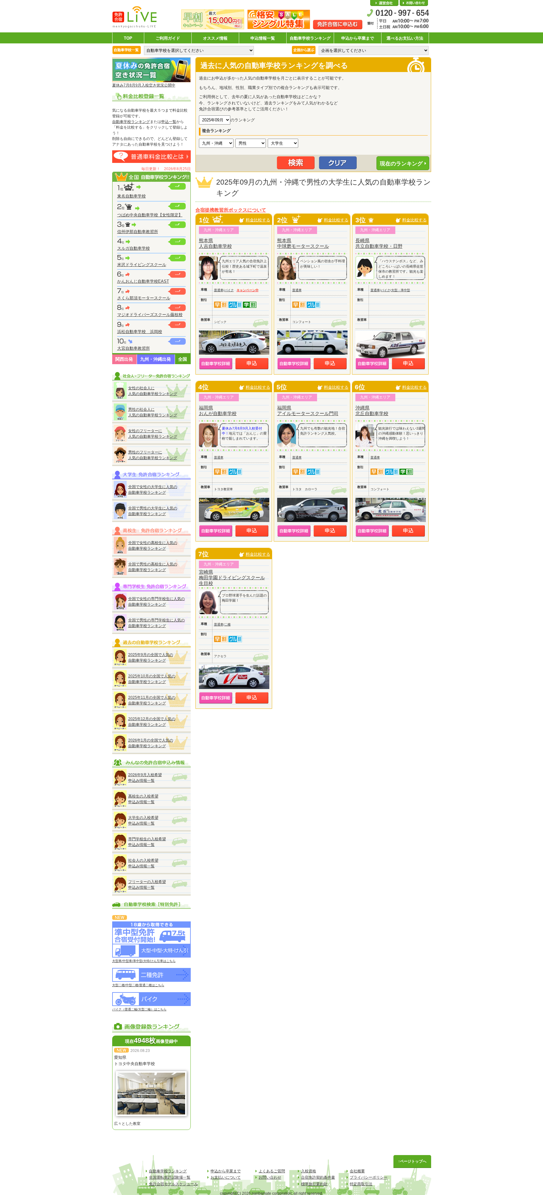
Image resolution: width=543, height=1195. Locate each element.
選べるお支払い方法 (405, 38)
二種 (227, 624)
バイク (229, 290)
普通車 (218, 290)
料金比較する (258, 220)
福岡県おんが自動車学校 (218, 410)
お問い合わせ (414, 3)
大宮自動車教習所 (133, 348)
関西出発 (124, 359)
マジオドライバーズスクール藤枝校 (150, 314)
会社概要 (384, 3)
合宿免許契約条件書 (318, 1177)
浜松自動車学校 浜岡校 (139, 331)
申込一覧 (168, 121)
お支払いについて (226, 1177)
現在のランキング (401, 164)
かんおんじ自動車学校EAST (143, 281)
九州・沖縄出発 (155, 359)
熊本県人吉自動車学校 (215, 243)
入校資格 (308, 1171)
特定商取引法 (361, 1184)
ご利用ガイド (168, 38)
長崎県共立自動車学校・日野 (379, 243)
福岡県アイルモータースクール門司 (307, 410)
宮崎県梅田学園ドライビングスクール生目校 (232, 577)
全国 (182, 359)
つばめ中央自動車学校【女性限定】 (150, 215)
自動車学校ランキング (310, 38)
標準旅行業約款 (314, 1184)
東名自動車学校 (131, 196)
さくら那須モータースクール (143, 298)
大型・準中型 (400, 290)
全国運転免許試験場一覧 (169, 1177)
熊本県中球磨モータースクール (303, 243)
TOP (128, 38)
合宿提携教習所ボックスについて (230, 210)
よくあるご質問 (272, 1171)
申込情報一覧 (262, 38)
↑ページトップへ (412, 1161)
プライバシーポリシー (368, 1177)
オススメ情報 (215, 38)
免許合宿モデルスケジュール (173, 1184)
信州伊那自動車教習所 (137, 231)
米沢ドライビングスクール (141, 264)
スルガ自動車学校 (133, 248)
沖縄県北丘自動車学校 (371, 410)
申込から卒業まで (357, 38)
